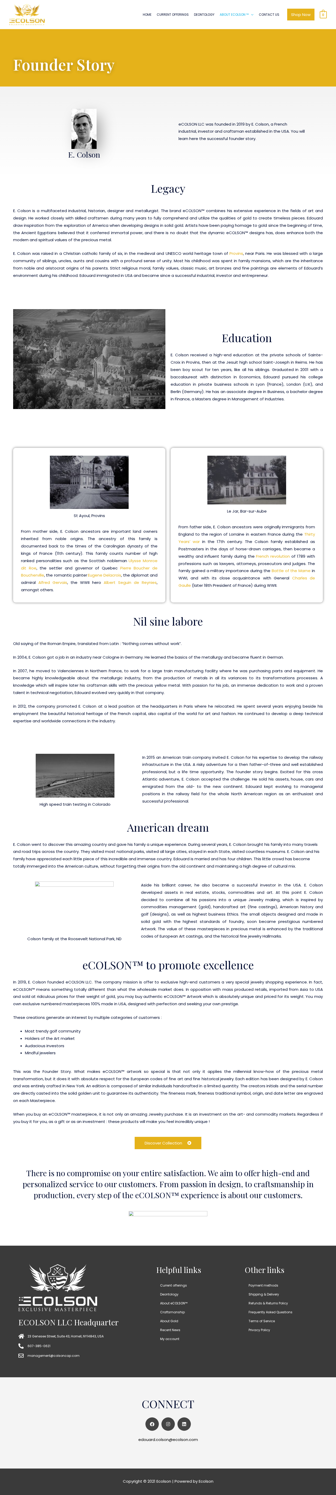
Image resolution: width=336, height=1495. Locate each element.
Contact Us (269, 14)
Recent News (170, 1330)
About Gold (169, 1321)
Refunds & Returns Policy (268, 1303)
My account (169, 1339)
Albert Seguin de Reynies (130, 582)
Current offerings (173, 14)
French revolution (273, 556)
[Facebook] (152, 1424)
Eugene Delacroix (104, 575)
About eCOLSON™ (173, 1303)
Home (147, 14)
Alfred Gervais (52, 582)
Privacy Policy (259, 1330)
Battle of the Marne (291, 570)
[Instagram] (168, 1424)
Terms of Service (262, 1321)
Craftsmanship (172, 1312)
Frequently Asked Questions (270, 1312)
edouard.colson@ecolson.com (168, 1439)
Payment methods (263, 1285)
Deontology (204, 14)
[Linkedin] (184, 1424)
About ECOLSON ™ (234, 14)
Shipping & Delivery (264, 1294)
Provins (236, 253)
